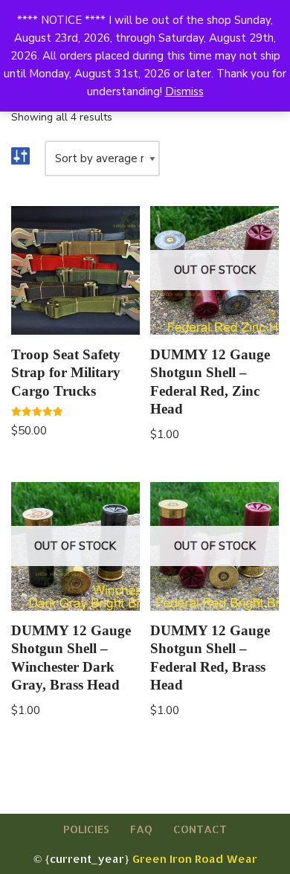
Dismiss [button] (184, 91)
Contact (200, 829)
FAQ (141, 829)
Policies (86, 829)
